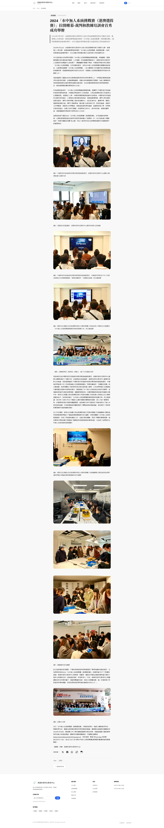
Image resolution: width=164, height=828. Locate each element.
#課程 (60, 760)
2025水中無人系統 (119, 785)
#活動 (45, 811)
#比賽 (35, 811)
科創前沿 (95, 785)
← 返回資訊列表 (59, 766)
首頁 (73, 3)
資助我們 (101, 3)
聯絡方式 (73, 795)
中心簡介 (73, 785)
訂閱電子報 (36, 794)
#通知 (56, 811)
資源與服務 (74, 788)
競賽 (79, 3)
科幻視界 (95, 788)
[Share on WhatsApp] (72, 752)
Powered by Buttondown (39, 801)
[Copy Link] (77, 752)
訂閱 (57, 798)
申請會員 (73, 798)
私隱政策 (122, 823)
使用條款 (128, 823)
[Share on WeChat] (81, 752)
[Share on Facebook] (67, 752)
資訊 (85, 3)
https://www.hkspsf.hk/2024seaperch (67, 737)
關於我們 (93, 3)
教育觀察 (95, 792)
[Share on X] (63, 752)
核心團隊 (73, 792)
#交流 (51, 811)
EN (129, 3)
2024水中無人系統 (119, 788)
